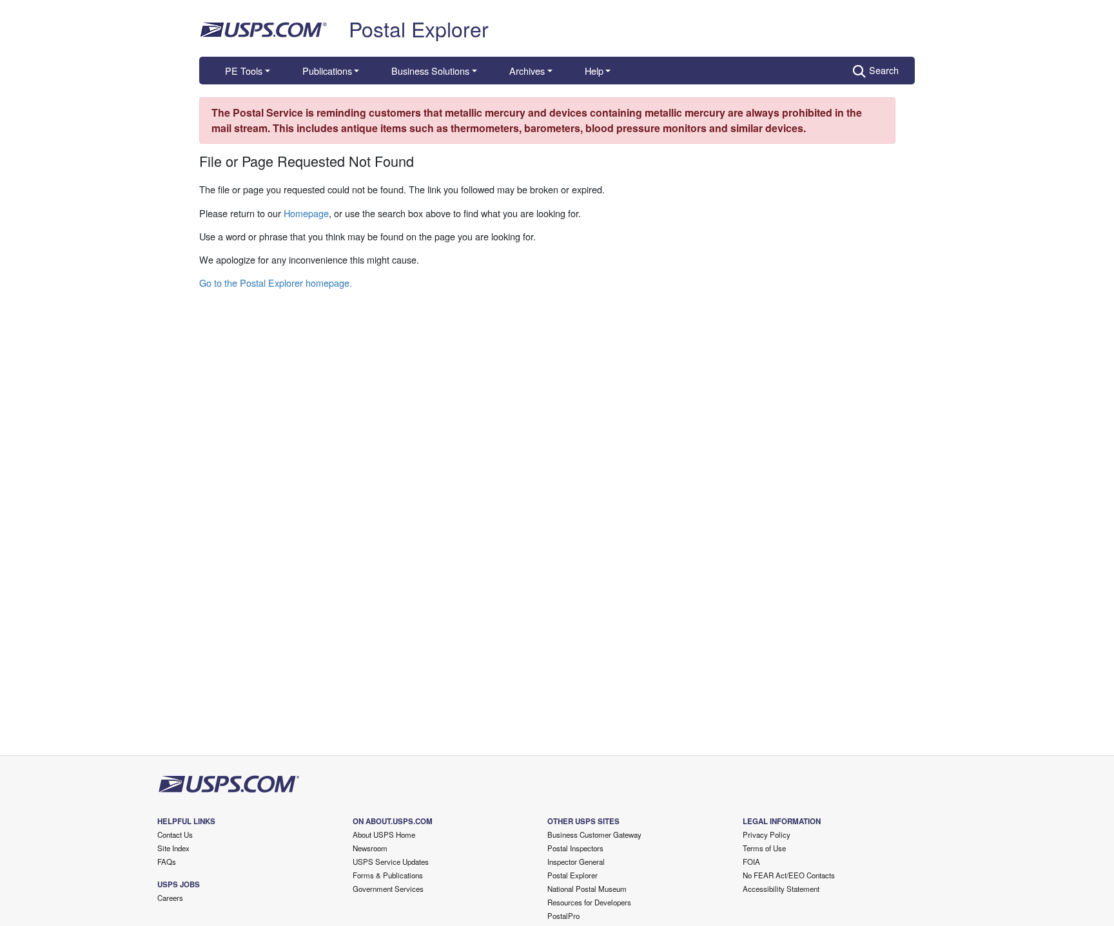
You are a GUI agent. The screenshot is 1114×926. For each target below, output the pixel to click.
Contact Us (175, 834)
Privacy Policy (766, 834)
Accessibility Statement (781, 888)
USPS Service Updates (391, 861)
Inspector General (576, 861)
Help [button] (594, 70)
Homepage (306, 213)
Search (884, 70)
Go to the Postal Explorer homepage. (275, 282)
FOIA (751, 861)
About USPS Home (384, 834)
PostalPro (563, 916)
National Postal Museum (587, 888)
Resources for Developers (589, 902)
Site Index (173, 848)
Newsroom (370, 848)
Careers (170, 897)
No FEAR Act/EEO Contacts (789, 875)
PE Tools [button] (243, 70)
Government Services (388, 888)
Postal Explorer (419, 28)
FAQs (166, 861)
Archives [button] (527, 70)
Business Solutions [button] (430, 70)
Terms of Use (764, 848)
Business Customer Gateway (594, 834)
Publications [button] (327, 70)
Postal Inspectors (575, 848)
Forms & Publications (388, 875)
